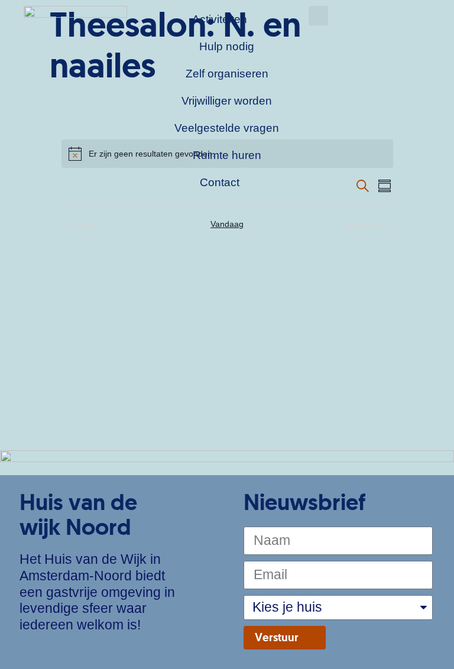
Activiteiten (219, 19)
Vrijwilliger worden (226, 101)
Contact (219, 182)
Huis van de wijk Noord (78, 514)
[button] (318, 15)
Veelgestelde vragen (226, 128)
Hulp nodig (226, 46)
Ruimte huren (227, 155)
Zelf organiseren (227, 73)
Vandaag (227, 224)
